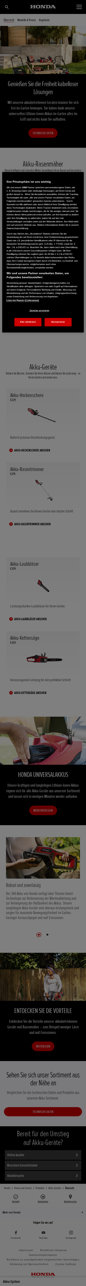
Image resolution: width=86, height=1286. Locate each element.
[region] (43, 252)
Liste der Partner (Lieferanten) (23, 300)
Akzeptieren (58, 322)
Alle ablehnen (28, 322)
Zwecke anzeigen (40, 310)
